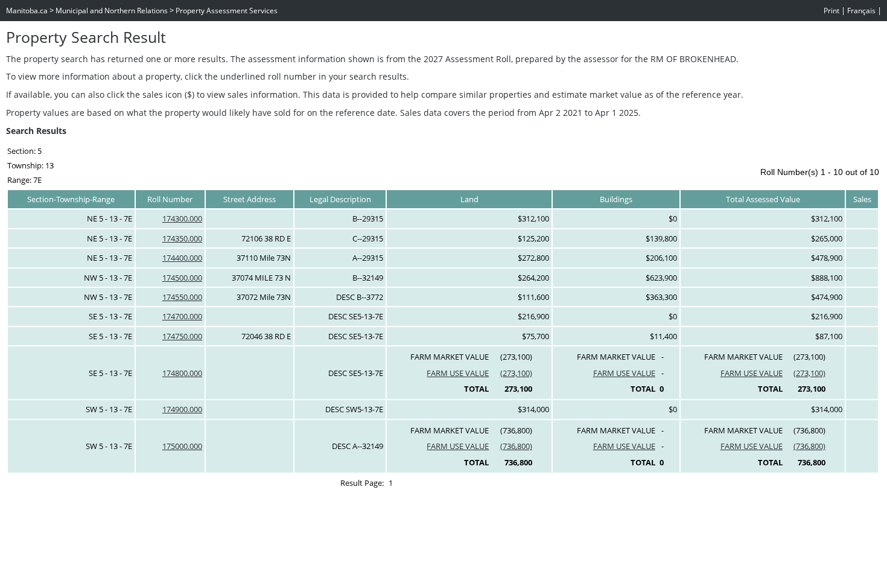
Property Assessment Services (227, 10)
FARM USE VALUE (458, 373)
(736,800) (516, 446)
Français (861, 10)
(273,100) (516, 373)
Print (831, 10)
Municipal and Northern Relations (112, 10)
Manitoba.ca (27, 10)
